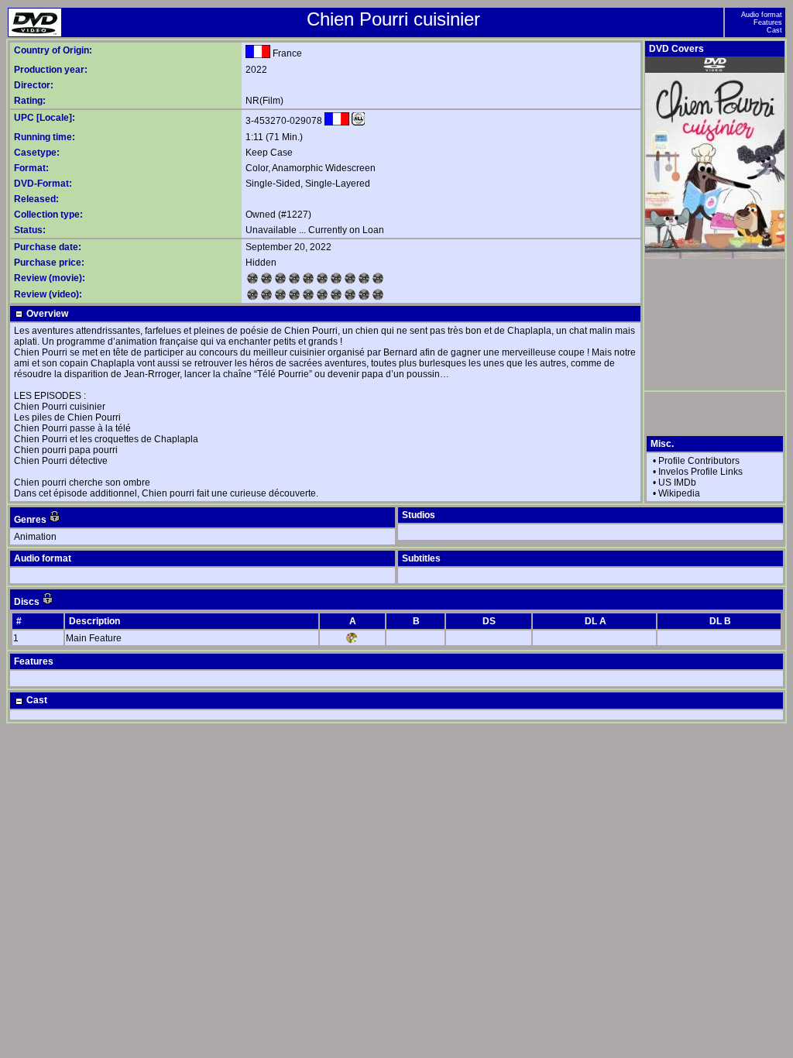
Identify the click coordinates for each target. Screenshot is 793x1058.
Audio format (761, 15)
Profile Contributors (699, 460)
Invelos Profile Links (700, 471)
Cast (774, 30)
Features (768, 22)
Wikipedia (679, 493)
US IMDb (677, 482)
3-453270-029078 (283, 120)
